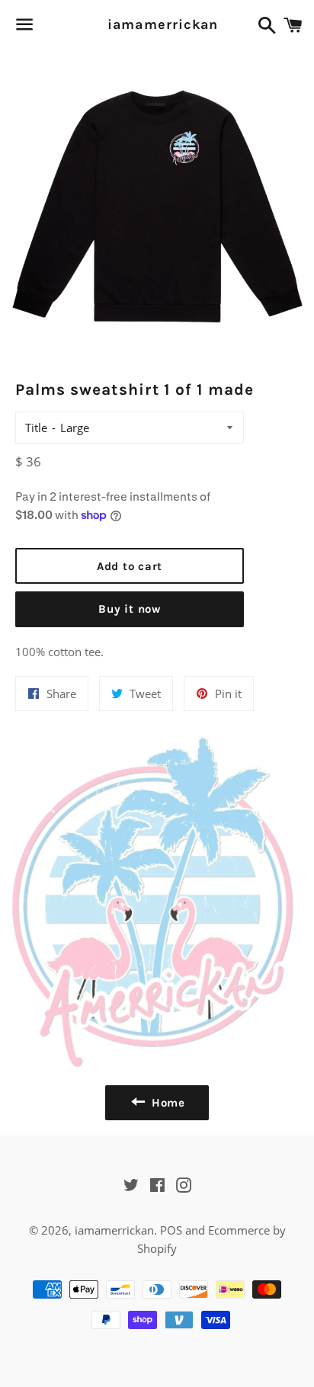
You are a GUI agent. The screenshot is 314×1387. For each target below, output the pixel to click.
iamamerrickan (157, 24)
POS (171, 1230)
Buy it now (129, 609)
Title (36, 427)
